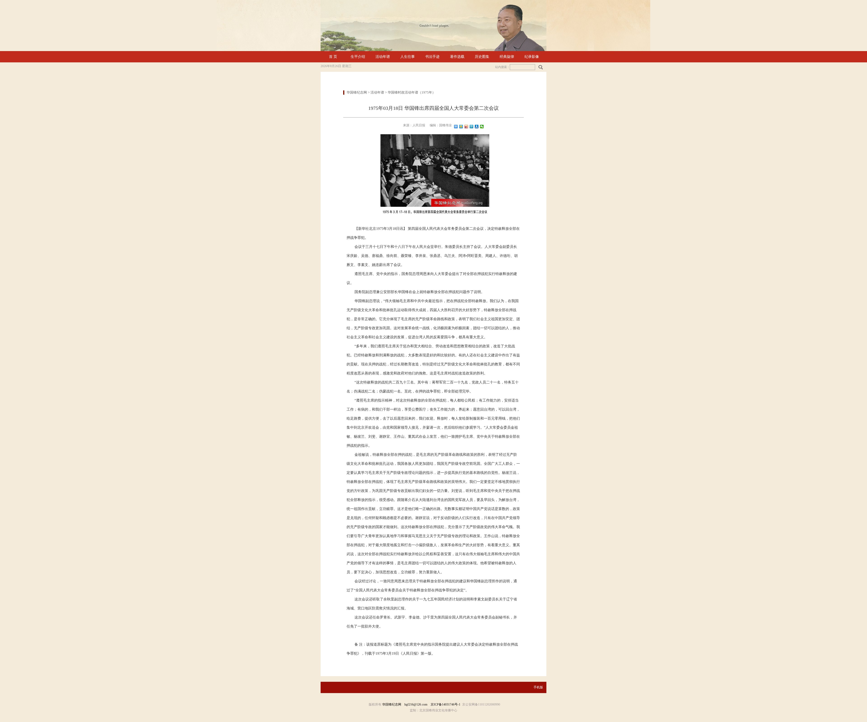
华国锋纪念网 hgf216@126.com (406, 704)
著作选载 (457, 57)
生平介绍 (358, 57)
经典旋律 (507, 57)
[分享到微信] (482, 126)
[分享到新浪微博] (466, 126)
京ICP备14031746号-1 (445, 704)
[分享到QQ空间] (461, 126)
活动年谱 (382, 57)
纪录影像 (531, 57)
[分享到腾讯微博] (471, 126)
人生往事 (407, 57)
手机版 (538, 687)
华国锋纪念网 (357, 92)
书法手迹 (432, 57)
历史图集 (482, 57)
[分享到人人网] (477, 126)
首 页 (333, 57)
